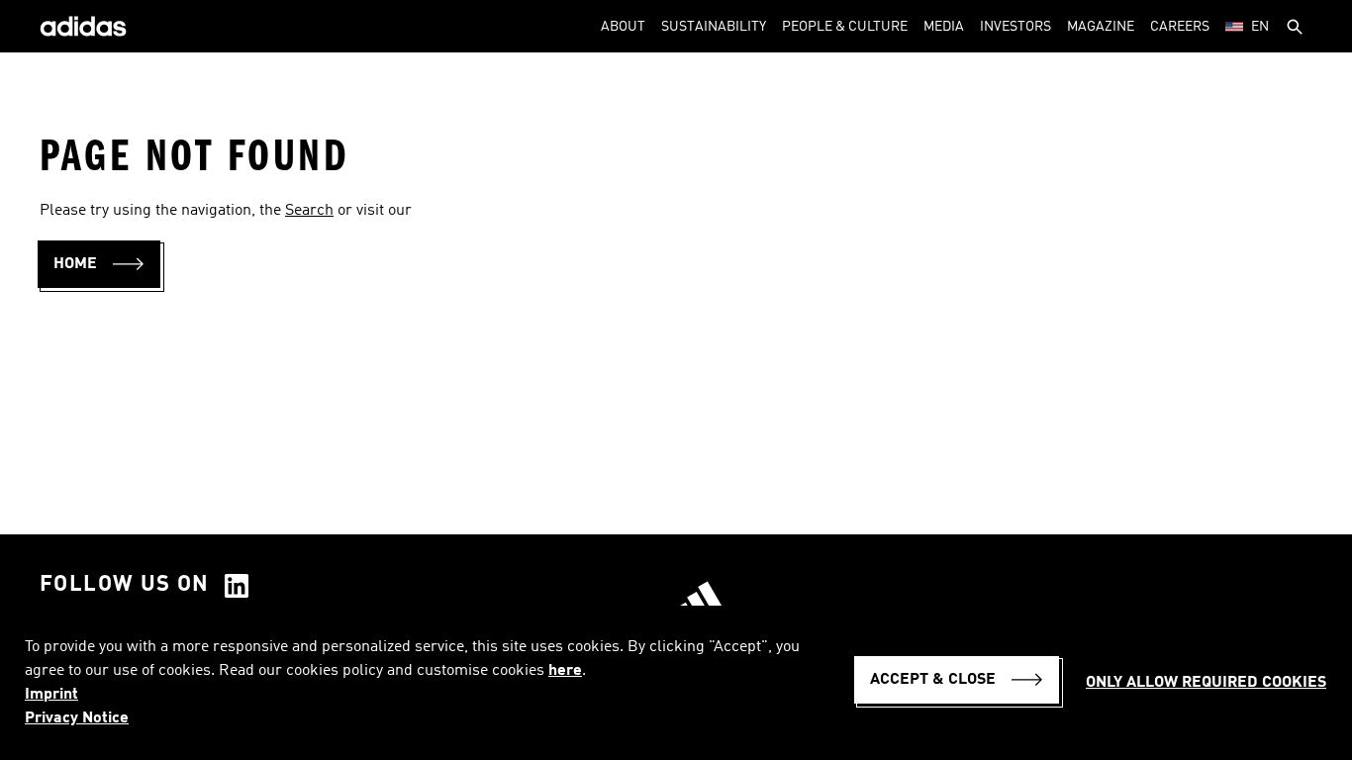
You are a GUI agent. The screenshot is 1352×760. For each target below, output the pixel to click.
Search (309, 211)
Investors (1015, 27)
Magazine (1100, 27)
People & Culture (845, 27)
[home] (83, 26)
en (1260, 27)
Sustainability (713, 27)
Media (943, 27)
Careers (1179, 27)
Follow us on (125, 585)
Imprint (51, 695)
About (623, 27)
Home (75, 264)
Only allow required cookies (1206, 683)
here (565, 671)
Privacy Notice (77, 718)
